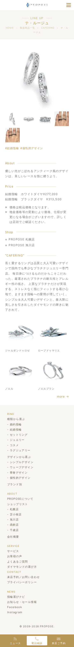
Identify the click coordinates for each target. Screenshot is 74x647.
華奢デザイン (19, 472)
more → (63, 396)
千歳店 (14, 530)
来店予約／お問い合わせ (23, 577)
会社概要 (13, 536)
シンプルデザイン (22, 462)
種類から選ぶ (16, 419)
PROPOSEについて (20, 498)
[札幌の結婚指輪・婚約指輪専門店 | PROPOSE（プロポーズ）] (37, 4)
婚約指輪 (16, 424)
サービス (13, 551)
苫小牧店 (16, 514)
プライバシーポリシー (22, 582)
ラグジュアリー (20, 450)
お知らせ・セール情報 (22, 602)
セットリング (19, 434)
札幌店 (14, 509)
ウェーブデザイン (22, 467)
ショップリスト (17, 504)
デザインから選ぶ (19, 457)
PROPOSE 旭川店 (22, 245)
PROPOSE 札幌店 (22, 239)
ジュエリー (17, 439)
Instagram (14, 612)
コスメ (14, 445)
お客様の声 (14, 556)
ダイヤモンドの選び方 (22, 566)
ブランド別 (14, 484)
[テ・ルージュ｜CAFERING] (37, 77)
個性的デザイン (32, 148)
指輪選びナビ (16, 596)
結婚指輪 (13, 148)
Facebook (14, 607)
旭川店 (14, 519)
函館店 (14, 524)
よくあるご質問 (17, 561)
